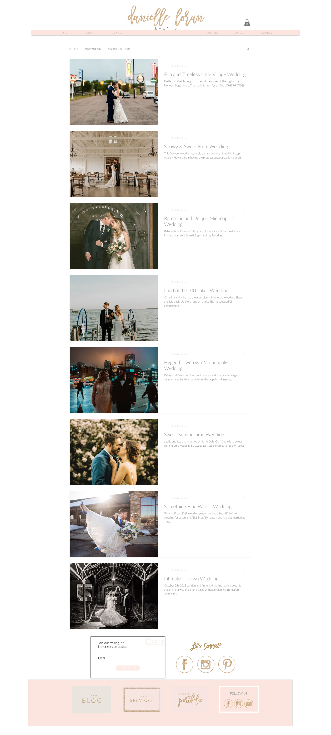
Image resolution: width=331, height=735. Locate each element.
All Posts (73, 48)
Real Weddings (93, 48)
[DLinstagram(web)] (238, 703)
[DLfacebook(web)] (228, 703)
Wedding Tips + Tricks (119, 48)
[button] (247, 22)
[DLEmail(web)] (248, 703)
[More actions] (245, 66)
